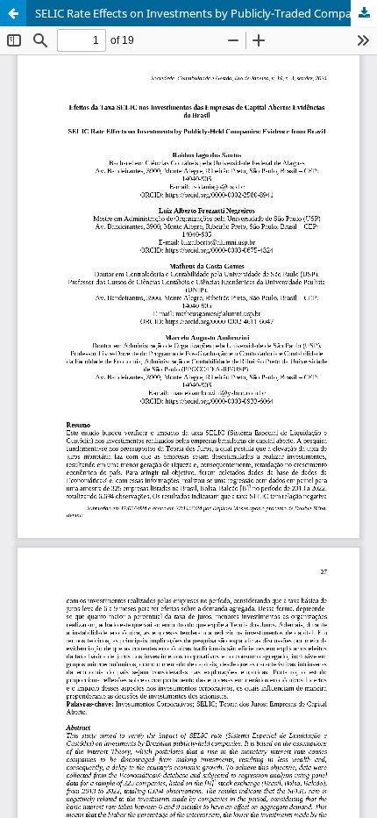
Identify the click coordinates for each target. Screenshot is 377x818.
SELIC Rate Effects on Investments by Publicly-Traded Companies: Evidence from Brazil (206, 13)
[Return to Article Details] (13, 13)
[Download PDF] (364, 13)
